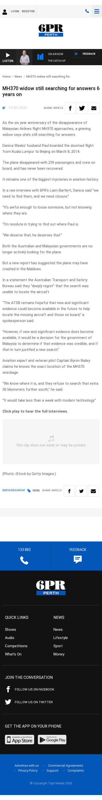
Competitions (16, 646)
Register (28, 11)
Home (6, 76)
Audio (9, 638)
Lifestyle (60, 638)
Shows (10, 629)
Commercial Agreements (65, 765)
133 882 (87, 11)
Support (52, 770)
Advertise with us (27, 765)
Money (58, 654)
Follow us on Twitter (34, 702)
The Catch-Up (56, 60)
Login (15, 11)
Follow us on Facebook (34, 689)
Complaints (76, 770)
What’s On (13, 654)
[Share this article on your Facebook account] (70, 108)
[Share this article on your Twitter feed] (82, 108)
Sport (58, 646)
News (18, 76)
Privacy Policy (27, 770)
